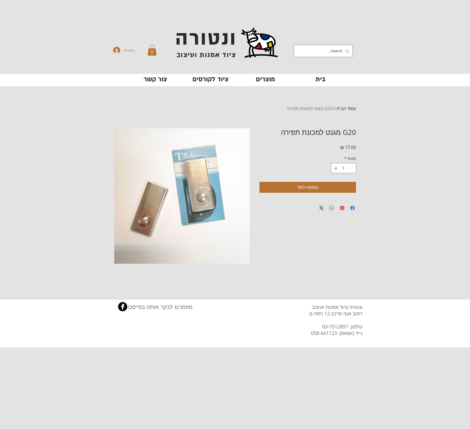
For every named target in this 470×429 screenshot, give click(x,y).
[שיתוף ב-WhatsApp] (332, 208)
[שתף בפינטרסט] (342, 208)
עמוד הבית (346, 108)
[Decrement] (351, 168)
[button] (152, 50)
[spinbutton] (343, 168)
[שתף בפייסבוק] (352, 208)
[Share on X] (321, 208)
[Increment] (335, 168)
